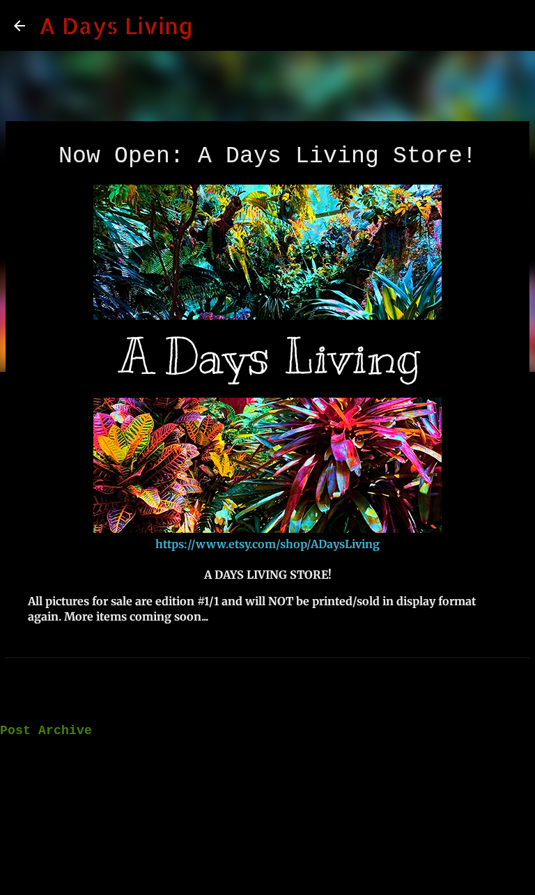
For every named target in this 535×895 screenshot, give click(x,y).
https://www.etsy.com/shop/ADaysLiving (267, 544)
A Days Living (116, 25)
